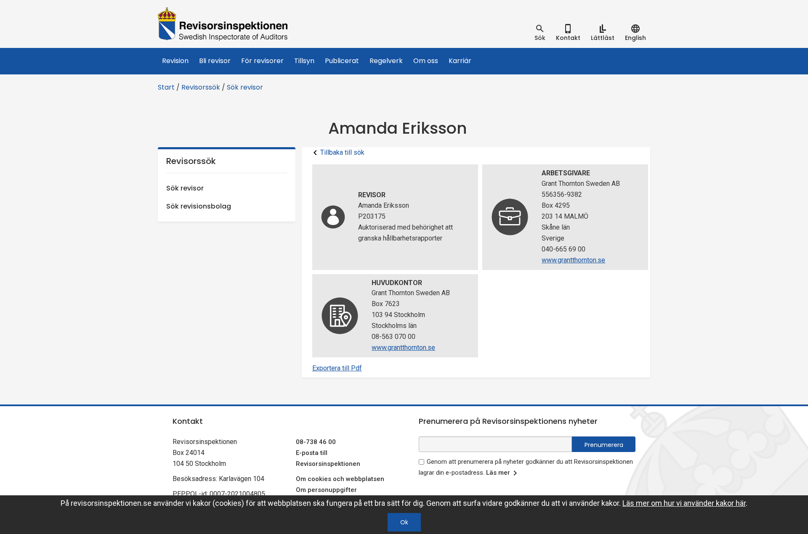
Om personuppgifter (326, 490)
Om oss (425, 61)
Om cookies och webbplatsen (340, 479)
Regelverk (386, 61)
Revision (175, 61)
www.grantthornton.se (573, 260)
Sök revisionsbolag (198, 206)
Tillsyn (304, 61)
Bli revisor (215, 61)
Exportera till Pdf (337, 368)
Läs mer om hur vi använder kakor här (684, 503)
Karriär (460, 61)
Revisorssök (200, 87)
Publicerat (342, 61)
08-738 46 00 (316, 442)
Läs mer (498, 472)
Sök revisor (245, 87)
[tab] (540, 32)
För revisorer (262, 61)
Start (166, 87)
